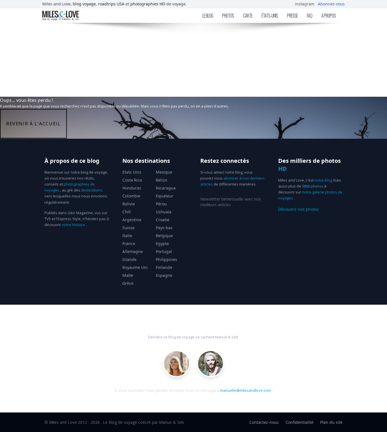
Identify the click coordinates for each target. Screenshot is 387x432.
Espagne (164, 275)
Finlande (164, 267)
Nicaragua (166, 188)
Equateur (164, 196)
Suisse (128, 227)
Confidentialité (299, 422)
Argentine (131, 219)
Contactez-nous (264, 422)
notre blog (323, 180)
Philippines (166, 259)
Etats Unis (131, 172)
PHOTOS (228, 15)
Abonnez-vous (331, 4)
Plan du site (331, 422)
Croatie (162, 219)
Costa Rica (132, 180)
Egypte (162, 243)
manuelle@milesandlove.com (245, 390)
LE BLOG (207, 15)
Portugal (164, 251)
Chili (126, 211)
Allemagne (132, 251)
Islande (129, 259)
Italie (127, 235)
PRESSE (292, 15)
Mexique (164, 172)
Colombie (131, 196)
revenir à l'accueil (33, 124)
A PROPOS (328, 15)
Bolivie (128, 203)
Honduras (131, 188)
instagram (304, 4)
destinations (92, 190)
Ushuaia (163, 211)
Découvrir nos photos (298, 209)
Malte (127, 275)
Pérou (161, 203)
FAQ (309, 15)
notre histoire (73, 224)
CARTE (247, 15)
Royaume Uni (135, 267)
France (128, 243)
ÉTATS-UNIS (269, 15)
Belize (161, 180)
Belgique (164, 235)
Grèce (127, 283)
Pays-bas (164, 227)
